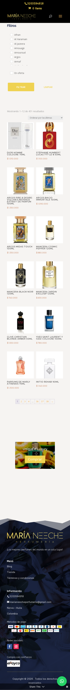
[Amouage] (11, 48)
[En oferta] (11, 72)
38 (47, 401)
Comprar (35, 459)
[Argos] (11, 57)
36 (37, 401)
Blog (9, 566)
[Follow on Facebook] (9, 646)
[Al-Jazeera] (11, 43)
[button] (62, 681)
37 (42, 401)
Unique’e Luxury (35, 449)
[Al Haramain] (11, 39)
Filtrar (20, 87)
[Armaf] (11, 61)
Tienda (11, 572)
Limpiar (48, 87)
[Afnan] (11, 34)
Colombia (12, 613)
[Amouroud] (11, 52)
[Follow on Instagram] (16, 646)
